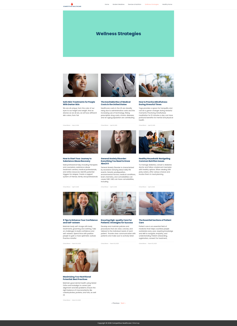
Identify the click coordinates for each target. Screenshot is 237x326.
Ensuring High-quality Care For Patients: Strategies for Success (117, 221)
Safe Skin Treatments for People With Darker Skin (79, 103)
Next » (123, 303)
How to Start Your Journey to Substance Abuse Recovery (77, 159)
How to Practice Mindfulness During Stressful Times (153, 103)
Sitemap (136, 323)
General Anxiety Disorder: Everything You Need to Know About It (115, 161)
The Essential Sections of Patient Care (155, 221)
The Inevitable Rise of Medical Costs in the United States (116, 103)
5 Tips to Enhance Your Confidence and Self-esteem (80, 221)
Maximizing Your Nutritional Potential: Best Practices (77, 278)
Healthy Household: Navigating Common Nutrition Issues (154, 159)
